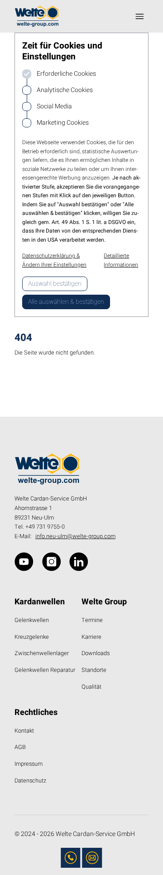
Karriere (91, 637)
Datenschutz (30, 781)
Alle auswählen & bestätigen (66, 301)
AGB (20, 747)
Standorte (94, 670)
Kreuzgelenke (31, 637)
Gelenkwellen (31, 620)
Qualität (91, 687)
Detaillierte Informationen (121, 260)
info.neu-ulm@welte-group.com (75, 536)
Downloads (96, 653)
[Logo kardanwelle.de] (36, 16)
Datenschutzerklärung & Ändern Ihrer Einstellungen (54, 260)
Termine (92, 620)
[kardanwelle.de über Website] (24, 561)
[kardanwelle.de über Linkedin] (78, 561)
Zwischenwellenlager (41, 653)
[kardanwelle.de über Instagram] (51, 561)
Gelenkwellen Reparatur (44, 670)
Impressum (28, 764)
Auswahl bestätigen (55, 283)
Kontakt (24, 731)
